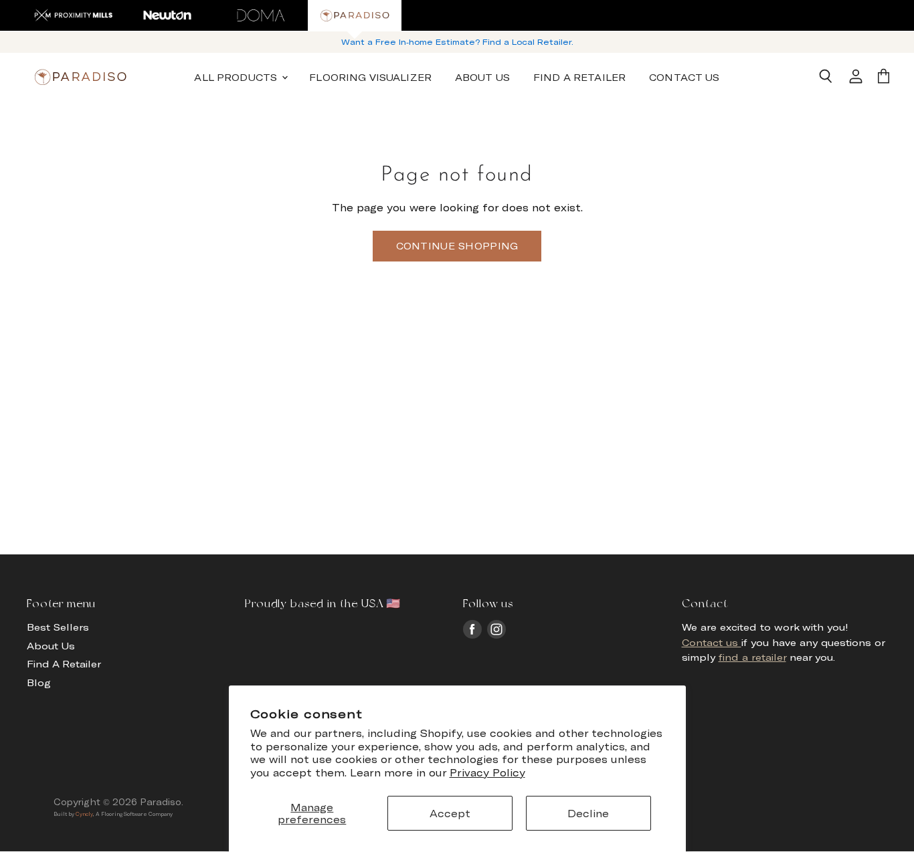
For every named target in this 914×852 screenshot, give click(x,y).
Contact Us (684, 76)
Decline (588, 813)
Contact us (711, 642)
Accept (450, 813)
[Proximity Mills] (73, 15)
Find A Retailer (579, 76)
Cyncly (84, 814)
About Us (482, 76)
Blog (39, 682)
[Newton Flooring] (167, 15)
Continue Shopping (457, 245)
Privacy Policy (487, 772)
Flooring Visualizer (370, 76)
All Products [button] (237, 76)
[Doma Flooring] (261, 15)
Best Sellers (58, 627)
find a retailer (752, 657)
